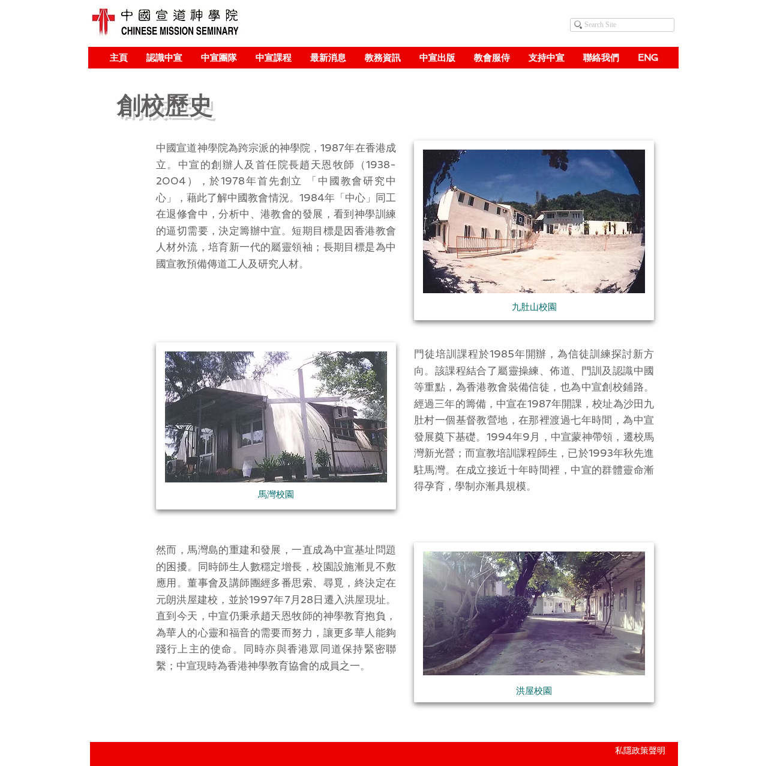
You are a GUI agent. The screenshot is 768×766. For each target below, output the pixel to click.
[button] (164, 57)
